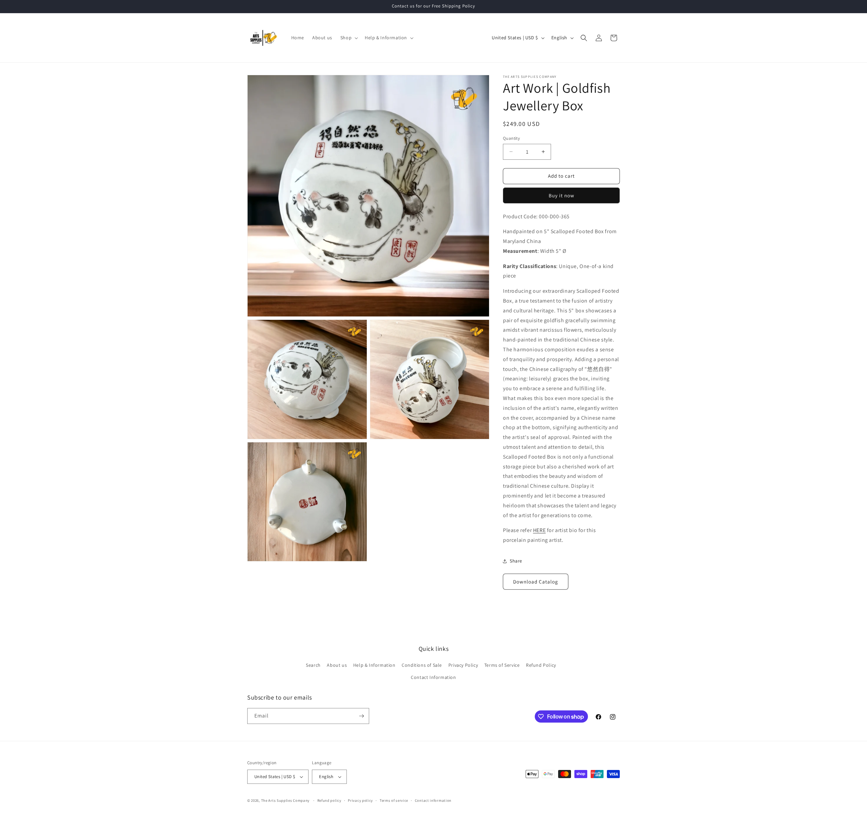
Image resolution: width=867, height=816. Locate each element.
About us (337, 665)
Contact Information (433, 677)
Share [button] (516, 561)
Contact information (433, 800)
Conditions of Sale (422, 665)
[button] (348, 37)
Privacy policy (360, 800)
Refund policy (329, 800)
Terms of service (394, 800)
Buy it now (561, 195)
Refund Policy (541, 665)
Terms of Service (502, 665)
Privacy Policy (463, 665)
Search (313, 665)
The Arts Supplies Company (285, 800)
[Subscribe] (361, 716)
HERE (539, 530)
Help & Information (374, 665)
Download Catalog (535, 581)
